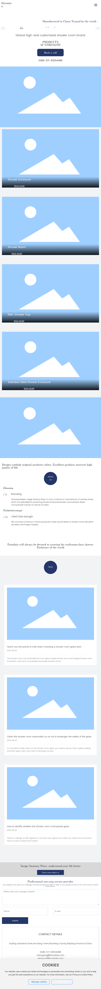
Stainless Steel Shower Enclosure (29, 382)
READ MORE (19, 186)
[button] (46, 27)
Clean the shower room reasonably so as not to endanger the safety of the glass (49, 736)
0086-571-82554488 (50, 60)
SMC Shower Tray (19, 315)
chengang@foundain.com (50, 955)
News (50, 566)
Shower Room (17, 247)
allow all (62, 982)
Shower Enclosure (19, 180)
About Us (50, 478)
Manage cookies (39, 982)
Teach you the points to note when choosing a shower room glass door (44, 647)
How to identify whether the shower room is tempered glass (38, 826)
